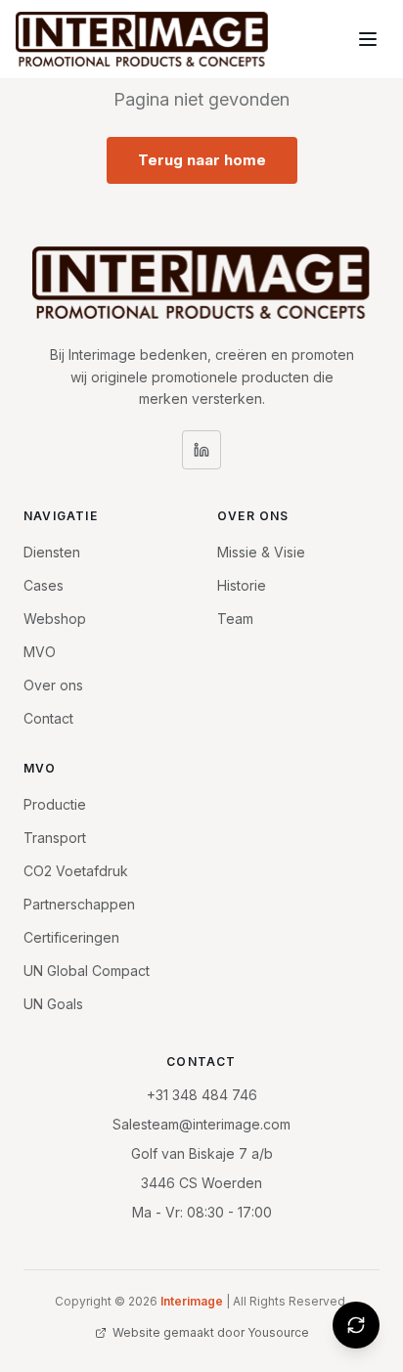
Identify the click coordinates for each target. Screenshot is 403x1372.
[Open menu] (367, 39)
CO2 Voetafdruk (75, 871)
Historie (241, 585)
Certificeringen (71, 937)
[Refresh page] (356, 1325)
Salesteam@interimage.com (201, 1124)
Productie (54, 804)
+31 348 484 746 (202, 1094)
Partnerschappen (79, 904)
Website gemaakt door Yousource (210, 1332)
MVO (39, 651)
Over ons (53, 685)
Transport (54, 837)
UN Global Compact (86, 970)
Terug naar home (202, 160)
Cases (43, 585)
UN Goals (53, 1004)
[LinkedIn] (201, 449)
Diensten (51, 552)
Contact (48, 718)
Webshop (54, 618)
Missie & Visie (261, 552)
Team (235, 618)
